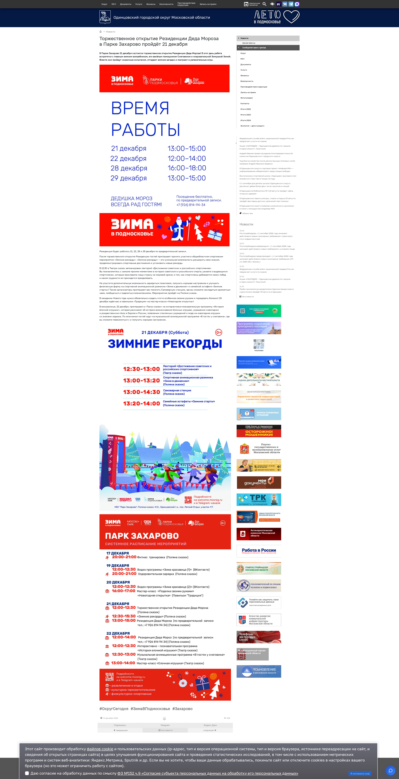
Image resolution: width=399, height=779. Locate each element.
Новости (110, 31)
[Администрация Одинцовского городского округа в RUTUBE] (278, 4)
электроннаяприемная (254, 4)
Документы (125, 4)
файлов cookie (100, 749)
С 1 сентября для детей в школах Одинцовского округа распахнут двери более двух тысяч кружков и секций (265, 184)
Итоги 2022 (245, 109)
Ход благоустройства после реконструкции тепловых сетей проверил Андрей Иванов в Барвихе (267, 162)
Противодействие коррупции (253, 87)
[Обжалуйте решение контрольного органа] (259, 362)
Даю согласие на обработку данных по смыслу (164, 773)
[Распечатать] (165, 719)
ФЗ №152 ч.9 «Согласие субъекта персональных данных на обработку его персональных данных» (207, 773)
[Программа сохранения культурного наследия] (259, 328)
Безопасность (166, 4)
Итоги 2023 (245, 114)
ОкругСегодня (115, 708)
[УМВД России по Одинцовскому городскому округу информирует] (259, 431)
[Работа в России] (259, 551)
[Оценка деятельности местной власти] (259, 379)
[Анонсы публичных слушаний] (259, 414)
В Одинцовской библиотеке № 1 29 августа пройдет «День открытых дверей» (266, 192)
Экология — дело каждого (252, 126)
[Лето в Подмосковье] (259, 17)
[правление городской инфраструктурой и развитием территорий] (259, 396)
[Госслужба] (259, 345)
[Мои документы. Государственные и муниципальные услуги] (259, 482)
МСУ (114, 4)
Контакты (244, 103)
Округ (104, 4)
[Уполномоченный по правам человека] (259, 585)
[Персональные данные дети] (259, 603)
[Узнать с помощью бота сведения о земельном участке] (259, 311)
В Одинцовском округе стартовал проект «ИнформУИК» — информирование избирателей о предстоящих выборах (266, 169)
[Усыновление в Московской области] (259, 671)
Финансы (150, 4)
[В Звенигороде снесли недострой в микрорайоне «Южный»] (210, 730)
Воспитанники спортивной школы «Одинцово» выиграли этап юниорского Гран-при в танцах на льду (268, 177)
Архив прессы (248, 43)
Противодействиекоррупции (186, 4)
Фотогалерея (246, 98)
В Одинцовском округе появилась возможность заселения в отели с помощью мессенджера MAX (267, 207)
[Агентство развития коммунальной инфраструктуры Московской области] (259, 620)
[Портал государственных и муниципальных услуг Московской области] (259, 448)
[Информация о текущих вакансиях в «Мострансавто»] (259, 465)
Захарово (183, 708)
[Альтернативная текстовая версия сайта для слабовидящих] (272, 4)
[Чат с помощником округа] (390, 770)
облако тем (247, 213)
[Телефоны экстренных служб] (259, 637)
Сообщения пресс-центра (254, 48)
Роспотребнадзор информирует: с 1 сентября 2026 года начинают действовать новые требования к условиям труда (267, 247)
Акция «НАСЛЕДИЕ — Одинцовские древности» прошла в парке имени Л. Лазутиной (265, 147)
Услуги (138, 4)
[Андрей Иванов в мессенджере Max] (297, 4)
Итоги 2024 (245, 120)
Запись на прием (208, 4)
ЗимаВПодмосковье (151, 708)
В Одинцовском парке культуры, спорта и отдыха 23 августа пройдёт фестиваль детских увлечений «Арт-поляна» (268, 199)
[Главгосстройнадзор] (259, 568)
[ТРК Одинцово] (259, 499)
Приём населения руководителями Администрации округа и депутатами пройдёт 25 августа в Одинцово (267, 290)
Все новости (248, 296)
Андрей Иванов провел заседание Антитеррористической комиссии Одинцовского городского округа (266, 154)
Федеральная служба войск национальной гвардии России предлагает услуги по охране (267, 139)
